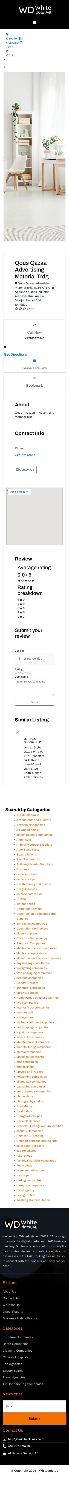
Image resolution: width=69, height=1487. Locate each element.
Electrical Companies (30, 978)
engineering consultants (32, 998)
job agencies (24, 1052)
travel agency (25, 1225)
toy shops (22, 1210)
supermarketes (26, 1185)
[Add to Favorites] (34, 378)
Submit (35, 702)
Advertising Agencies (30, 860)
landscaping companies (32, 1062)
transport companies (30, 1220)
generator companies (30, 1023)
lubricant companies (30, 1072)
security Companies (29, 1166)
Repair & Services (28, 1156)
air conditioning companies (34, 870)
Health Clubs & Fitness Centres (37, 1032)
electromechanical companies (36, 983)
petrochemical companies (33, 1126)
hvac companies (27, 1037)
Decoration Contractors (32, 963)
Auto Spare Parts (27, 884)
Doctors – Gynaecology (32, 973)
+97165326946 (25, 455)
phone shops (25, 1131)
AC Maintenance (27, 850)
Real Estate (24, 1146)
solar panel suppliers (30, 1181)
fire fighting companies (31, 1003)
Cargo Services (26, 924)
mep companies (27, 1097)
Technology (24, 1200)
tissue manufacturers (30, 1205)
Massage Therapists (30, 1092)
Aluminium (23, 874)
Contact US (26, 469)
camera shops (25, 914)
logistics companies (29, 1067)
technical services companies (36, 1195)
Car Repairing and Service (34, 919)
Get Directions (15, 354)
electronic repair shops (31, 988)
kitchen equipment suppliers (35, 1057)
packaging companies (31, 1121)
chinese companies (29, 929)
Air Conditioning (27, 865)
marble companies (28, 1087)
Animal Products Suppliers (34, 879)
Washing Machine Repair (33, 1235)
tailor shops (24, 1190)
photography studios (30, 1136)
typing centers (25, 1230)
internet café (24, 1047)
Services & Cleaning (30, 1171)
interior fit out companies (33, 1042)
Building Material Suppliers (34, 899)
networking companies (31, 1111)
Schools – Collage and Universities (39, 1161)
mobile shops (25, 1102)
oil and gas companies (31, 1116)
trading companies (28, 1215)
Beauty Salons (26, 889)
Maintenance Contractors (33, 1077)
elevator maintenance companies (38, 993)
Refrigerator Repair (29, 1151)
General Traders (27, 1018)
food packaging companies (34, 1008)
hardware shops (27, 1027)
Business (22, 904)
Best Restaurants (28, 894)
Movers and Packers (29, 1106)
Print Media (24, 1141)
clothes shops (25, 939)
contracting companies (31, 958)
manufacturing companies (33, 1082)
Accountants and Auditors (33, 855)
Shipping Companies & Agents (37, 1176)
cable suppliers (26, 909)
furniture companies (29, 1013)
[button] (35, 22)
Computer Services (29, 944)
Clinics (21, 934)
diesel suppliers (27, 968)
